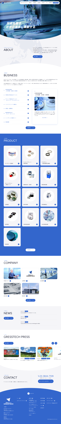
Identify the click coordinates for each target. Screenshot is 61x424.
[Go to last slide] (52, 343)
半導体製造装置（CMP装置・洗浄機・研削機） (33, 401)
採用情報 (50, 2)
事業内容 (30, 2)
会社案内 (39, 2)
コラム (47, 2)
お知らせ (43, 2)
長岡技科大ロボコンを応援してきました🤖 (10, 359)
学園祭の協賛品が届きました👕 (42, 360)
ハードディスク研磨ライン (32, 413)
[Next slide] (56, 343)
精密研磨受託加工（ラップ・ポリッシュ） (32, 411)
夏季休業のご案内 (23, 318)
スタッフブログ (27, 358)
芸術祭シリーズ (32, 358)
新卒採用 (48, 358)
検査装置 (30, 415)
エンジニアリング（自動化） (32, 407)
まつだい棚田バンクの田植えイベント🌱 (27, 360)
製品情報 (34, 2)
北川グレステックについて (24, 2)
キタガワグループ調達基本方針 (52, 403)
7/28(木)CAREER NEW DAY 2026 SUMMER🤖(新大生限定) (30, 323)
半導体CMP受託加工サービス (32, 402)
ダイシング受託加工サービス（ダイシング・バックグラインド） (33, 405)
